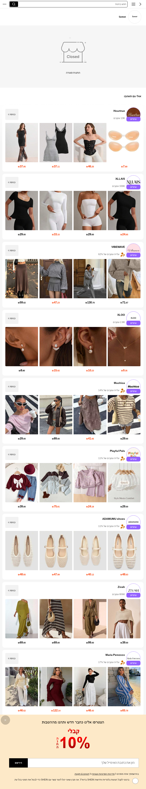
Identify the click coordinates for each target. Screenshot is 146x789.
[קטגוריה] (133, 4)
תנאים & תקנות (82, 774)
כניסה (12, 114)
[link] (134, 16)
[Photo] (133, 114)
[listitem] (73, 139)
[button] (140, 4)
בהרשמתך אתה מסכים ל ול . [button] (106, 774)
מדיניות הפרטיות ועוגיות (103, 774)
